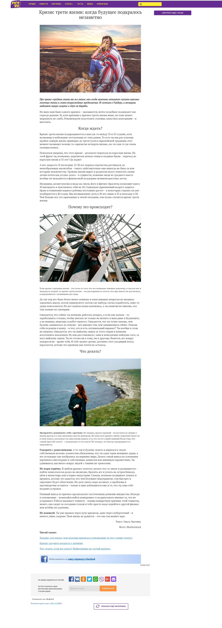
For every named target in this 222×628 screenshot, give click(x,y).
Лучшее (32, 4)
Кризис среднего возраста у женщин (61, 543)
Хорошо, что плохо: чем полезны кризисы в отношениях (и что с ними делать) (86, 537)
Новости (43, 4)
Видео (90, 4)
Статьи (69, 4)
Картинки (56, 4)
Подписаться (108, 588)
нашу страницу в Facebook (81, 559)
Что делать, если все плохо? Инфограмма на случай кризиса (75, 548)
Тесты (80, 4)
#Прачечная (102, 4)
